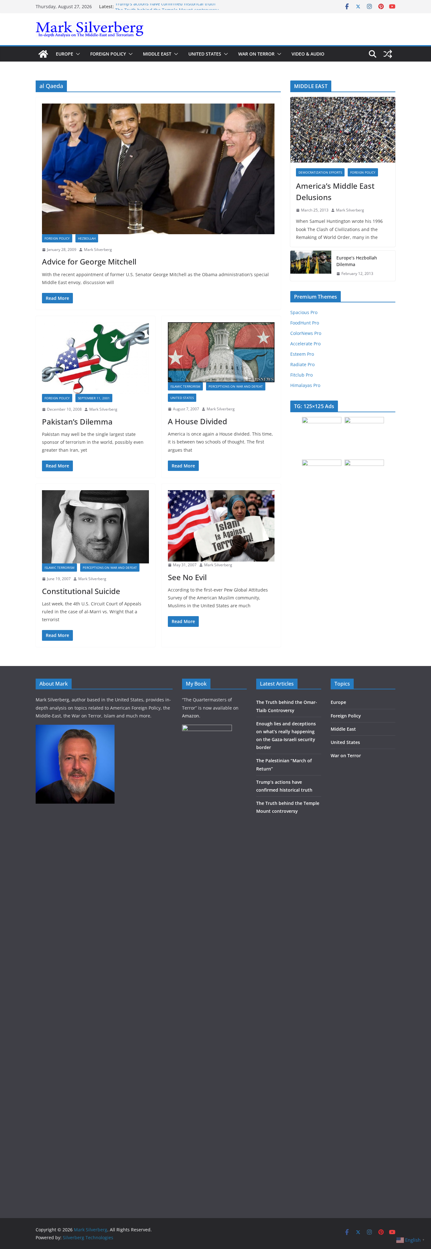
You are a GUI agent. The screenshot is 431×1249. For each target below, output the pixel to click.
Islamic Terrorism (185, 386)
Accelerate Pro (305, 344)
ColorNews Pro (305, 333)
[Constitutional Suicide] (95, 526)
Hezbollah (87, 238)
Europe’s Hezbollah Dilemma (356, 261)
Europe (64, 54)
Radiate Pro (302, 364)
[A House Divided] (221, 352)
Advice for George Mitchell (89, 261)
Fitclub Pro (301, 375)
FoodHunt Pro (304, 323)
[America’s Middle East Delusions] (342, 130)
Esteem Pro (302, 354)
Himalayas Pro (305, 385)
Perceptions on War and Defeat (236, 386)
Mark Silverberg (98, 249)
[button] (76, 54)
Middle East (157, 54)
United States (204, 54)
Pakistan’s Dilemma (77, 421)
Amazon (190, 716)
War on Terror (256, 54)
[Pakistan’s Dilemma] (95, 358)
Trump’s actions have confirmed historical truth (165, 6)
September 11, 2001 (94, 398)
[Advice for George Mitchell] (158, 169)
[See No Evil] (221, 526)
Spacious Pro (303, 312)
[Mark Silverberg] (43, 54)
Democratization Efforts (320, 172)
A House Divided (197, 421)
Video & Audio (308, 54)
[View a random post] (387, 54)
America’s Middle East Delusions (335, 191)
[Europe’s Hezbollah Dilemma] (310, 266)
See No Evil (187, 577)
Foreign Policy (108, 54)
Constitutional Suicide (81, 591)
